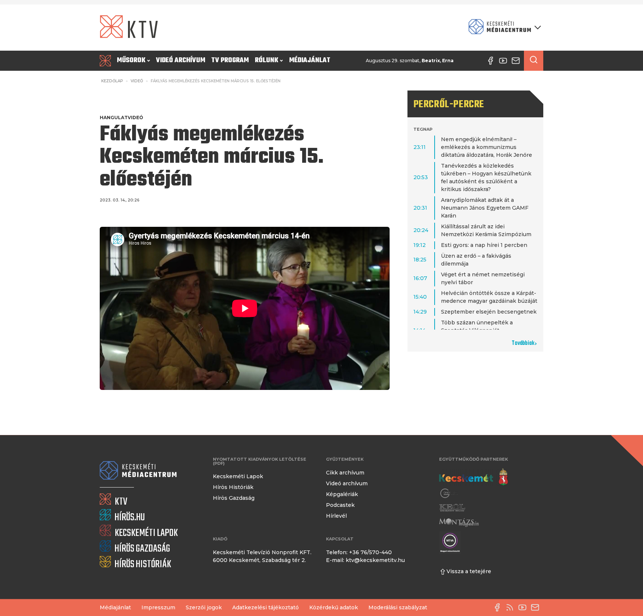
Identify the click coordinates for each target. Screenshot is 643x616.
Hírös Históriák (233, 487)
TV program (230, 60)
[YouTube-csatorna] (524, 607)
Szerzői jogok (204, 607)
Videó (137, 81)
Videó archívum (180, 60)
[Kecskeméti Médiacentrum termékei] (503, 27)
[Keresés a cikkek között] (533, 61)
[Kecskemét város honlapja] (473, 477)
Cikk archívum (345, 472)
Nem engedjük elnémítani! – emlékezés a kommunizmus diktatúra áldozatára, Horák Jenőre (486, 147)
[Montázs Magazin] (459, 522)
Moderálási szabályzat (397, 607)
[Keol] (452, 508)
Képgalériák (342, 494)
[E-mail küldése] (537, 607)
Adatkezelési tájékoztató (265, 607)
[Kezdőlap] (107, 60)
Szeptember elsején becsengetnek (489, 311)
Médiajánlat (309, 60)
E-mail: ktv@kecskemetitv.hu (365, 560)
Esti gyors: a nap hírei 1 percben (484, 245)
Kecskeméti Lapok (238, 476)
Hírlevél (336, 515)
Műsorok (131, 60)
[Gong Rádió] (449, 493)
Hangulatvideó (121, 117)
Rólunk (266, 60)
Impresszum (158, 607)
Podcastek (340, 505)
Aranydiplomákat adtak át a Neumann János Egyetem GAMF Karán (484, 208)
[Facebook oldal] (499, 607)
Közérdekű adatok (333, 607)
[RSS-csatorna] (511, 607)
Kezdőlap (112, 81)
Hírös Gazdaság (234, 498)
